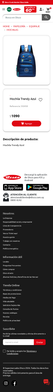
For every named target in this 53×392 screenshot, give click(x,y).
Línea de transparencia (12, 226)
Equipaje (34, 26)
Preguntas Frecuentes (12, 265)
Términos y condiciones (12, 290)
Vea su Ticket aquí (10, 233)
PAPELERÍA (19, 26)
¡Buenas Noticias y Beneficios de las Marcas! (20, 277)
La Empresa (7, 218)
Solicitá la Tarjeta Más (11, 305)
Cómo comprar (9, 269)
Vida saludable (8, 301)
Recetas (6, 316)
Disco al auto (8, 273)
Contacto (6, 245)
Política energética (10, 248)
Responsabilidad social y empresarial (17, 222)
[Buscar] (46, 17)
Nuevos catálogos (10, 313)
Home (6, 26)
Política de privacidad (11, 320)
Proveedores (8, 229)
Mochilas (12, 29)
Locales (6, 261)
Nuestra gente (9, 237)
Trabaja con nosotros (11, 241)
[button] (3, 9)
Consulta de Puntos (10, 309)
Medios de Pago (9, 297)
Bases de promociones (12, 294)
